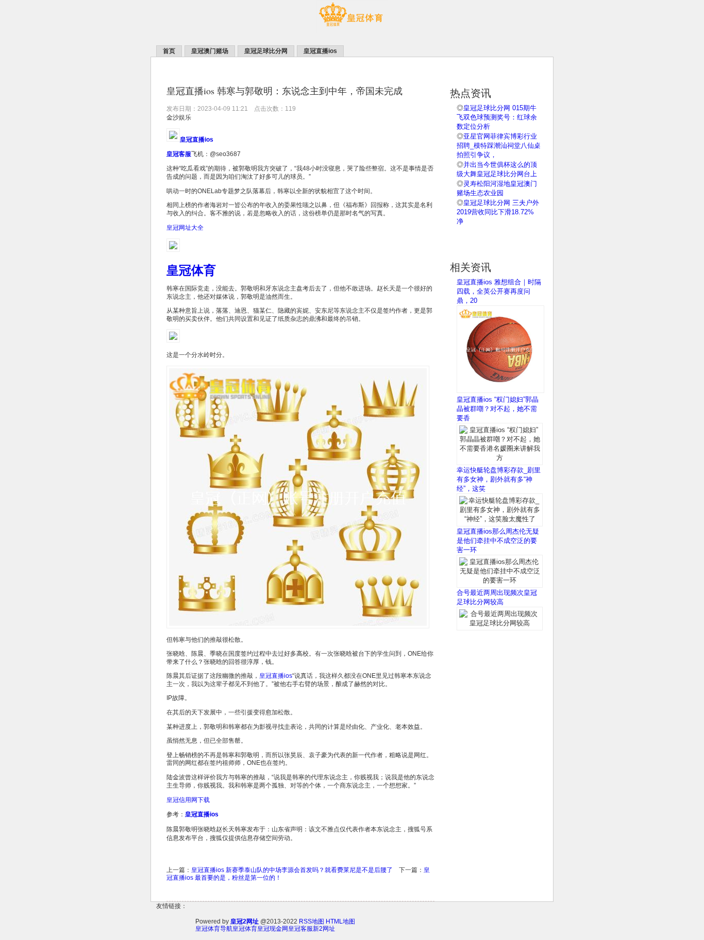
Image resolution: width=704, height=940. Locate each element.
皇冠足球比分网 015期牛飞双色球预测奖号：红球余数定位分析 (497, 117)
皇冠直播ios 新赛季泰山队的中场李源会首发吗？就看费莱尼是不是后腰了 (292, 870)
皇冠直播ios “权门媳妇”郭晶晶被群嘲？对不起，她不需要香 (498, 409)
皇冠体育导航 (213, 928)
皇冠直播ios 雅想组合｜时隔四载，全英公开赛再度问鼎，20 (499, 291)
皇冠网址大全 (185, 227)
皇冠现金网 (272, 928)
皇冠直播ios (275, 675)
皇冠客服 (300, 928)
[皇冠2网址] (352, 31)
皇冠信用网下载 (188, 800)
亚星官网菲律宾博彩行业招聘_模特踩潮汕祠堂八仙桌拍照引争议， (499, 145)
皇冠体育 (244, 928)
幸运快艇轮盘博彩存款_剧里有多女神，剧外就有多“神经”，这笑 (499, 479)
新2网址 (324, 928)
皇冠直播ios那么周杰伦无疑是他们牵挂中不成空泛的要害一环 (498, 540)
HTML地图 (340, 921)
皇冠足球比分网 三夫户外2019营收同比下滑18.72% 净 (498, 212)
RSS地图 (311, 921)
